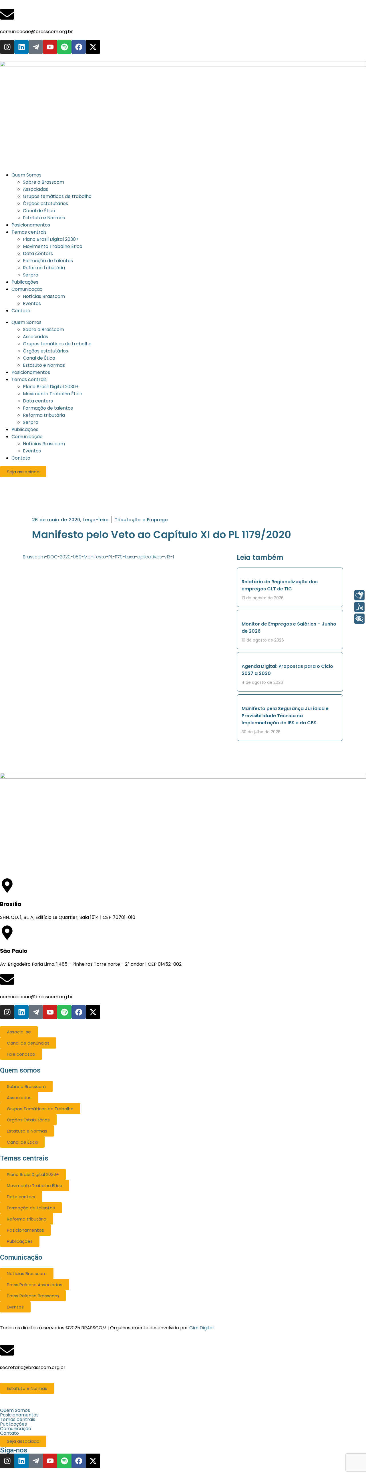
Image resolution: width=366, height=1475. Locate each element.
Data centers (38, 401)
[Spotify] (64, 47)
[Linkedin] (21, 47)
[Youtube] (50, 47)
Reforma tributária (44, 415)
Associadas (35, 336)
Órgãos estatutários (45, 351)
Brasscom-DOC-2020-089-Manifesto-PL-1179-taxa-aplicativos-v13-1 (98, 557)
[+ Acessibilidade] (359, 619)
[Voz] (359, 607)
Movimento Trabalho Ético (52, 393)
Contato (20, 458)
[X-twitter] (93, 47)
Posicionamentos (30, 372)
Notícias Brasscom (44, 443)
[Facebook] (78, 47)
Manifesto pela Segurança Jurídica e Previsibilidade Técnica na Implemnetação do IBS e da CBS (285, 715)
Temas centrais (29, 379)
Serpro (30, 422)
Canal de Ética (39, 358)
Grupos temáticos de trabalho (57, 343)
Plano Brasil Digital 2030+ (51, 386)
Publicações (24, 429)
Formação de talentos (48, 408)
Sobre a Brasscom (43, 329)
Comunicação (27, 436)
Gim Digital (201, 1327)
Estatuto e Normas (44, 365)
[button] (183, 1410)
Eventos (32, 451)
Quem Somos (26, 322)
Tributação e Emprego (141, 519)
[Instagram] (7, 47)
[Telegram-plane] (36, 47)
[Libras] (359, 595)
